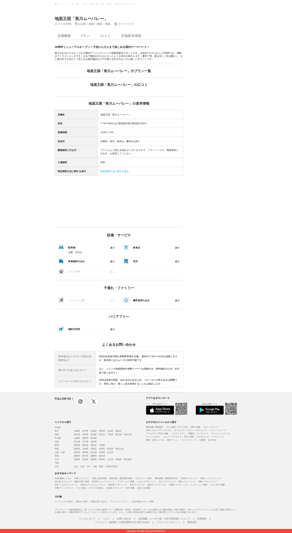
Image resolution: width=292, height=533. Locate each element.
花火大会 (212, 439)
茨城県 (94, 434)
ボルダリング (203, 436)
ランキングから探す (64, 501)
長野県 (85, 437)
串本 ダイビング (137, 484)
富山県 (77, 441)
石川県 (85, 441)
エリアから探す (63, 422)
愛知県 (94, 444)
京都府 (85, 448)
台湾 (57, 466)
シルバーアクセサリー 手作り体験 (178, 436)
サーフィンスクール (220, 433)
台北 (76, 466)
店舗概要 (64, 35)
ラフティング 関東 (126, 481)
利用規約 (202, 518)
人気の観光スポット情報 (142, 501)
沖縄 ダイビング (81, 478)
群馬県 (85, 434)
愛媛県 (94, 455)
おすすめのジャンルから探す (161, 422)
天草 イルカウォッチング (66, 484)
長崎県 (94, 459)
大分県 (110, 459)
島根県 (85, 452)
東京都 (118, 434)
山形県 (110, 430)
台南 (95, 466)
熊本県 (102, 459)
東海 (57, 444)
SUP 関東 (130, 487)
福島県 (118, 430)
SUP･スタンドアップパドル (159, 430)
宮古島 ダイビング (114, 487)
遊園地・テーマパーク (198, 433)
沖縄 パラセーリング (207, 481)
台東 (82, 466)
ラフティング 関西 (199, 484)
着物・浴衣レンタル (155, 439)
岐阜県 (85, 444)
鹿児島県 (128, 459)
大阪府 (94, 448)
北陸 (57, 441)
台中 (89, 466)
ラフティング (218, 436)
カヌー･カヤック (210, 426)
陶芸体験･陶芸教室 (154, 426)
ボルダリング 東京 (143, 478)
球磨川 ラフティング (178, 484)
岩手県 (85, 430)
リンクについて (87, 518)
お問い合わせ (124, 518)
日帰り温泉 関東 (99, 478)
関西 (57, 448)
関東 (57, 434)
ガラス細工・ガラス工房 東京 (89, 487)
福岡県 (77, 459)
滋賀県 (77, 448)
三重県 (102, 444)
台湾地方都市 (111, 466)
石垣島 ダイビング (188, 478)
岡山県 (94, 452)
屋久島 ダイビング (63, 481)
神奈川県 (128, 434)
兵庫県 (102, 448)
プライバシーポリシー (168, 522)
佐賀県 (85, 459)
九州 (57, 459)
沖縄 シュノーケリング (210, 478)
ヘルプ (106, 518)
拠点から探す (82, 501)
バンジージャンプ (188, 439)
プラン (85, 35)
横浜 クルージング (186, 481)
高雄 (101, 466)
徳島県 (77, 455)
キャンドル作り (153, 436)
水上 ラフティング (167, 481)
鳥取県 (77, 452)
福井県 (94, 441)
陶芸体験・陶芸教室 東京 (166, 478)
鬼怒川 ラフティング (156, 484)
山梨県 (77, 437)
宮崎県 (118, 459)
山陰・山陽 (60, 452)
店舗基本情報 (131, 35)
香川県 (85, 455)
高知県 (102, 455)
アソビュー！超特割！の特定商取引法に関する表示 (122, 522)
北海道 (58, 427)
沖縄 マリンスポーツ (64, 487)
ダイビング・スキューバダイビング (190, 430)
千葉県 (110, 434)
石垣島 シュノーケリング (103, 481)
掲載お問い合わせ (99, 501)
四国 (57, 455)
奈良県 (110, 448)
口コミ (105, 35)
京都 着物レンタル (63, 478)
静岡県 (77, 444)
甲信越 (58, 437)
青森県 (77, 430)
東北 (57, 430)
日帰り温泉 (195, 426)
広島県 (102, 452)
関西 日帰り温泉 (81, 481)
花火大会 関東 (143, 487)
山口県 (110, 452)
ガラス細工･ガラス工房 (176, 426)
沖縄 (57, 462)
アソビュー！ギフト (119, 501)
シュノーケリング (218, 430)
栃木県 (77, 434)
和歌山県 (119, 448)
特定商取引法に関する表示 (114, 171)
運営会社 (192, 522)
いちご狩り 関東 (217, 484)
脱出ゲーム (172, 439)
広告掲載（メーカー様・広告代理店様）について (164, 518)
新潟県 (94, 437)
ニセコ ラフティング (146, 481)
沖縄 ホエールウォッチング (92, 484)
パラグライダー (178, 433)
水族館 (202, 439)
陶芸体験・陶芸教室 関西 (121, 478)
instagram (80, 401)
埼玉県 (102, 434)
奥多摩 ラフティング (117, 484)
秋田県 (102, 430)
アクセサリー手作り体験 (157, 433)
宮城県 (94, 430)
